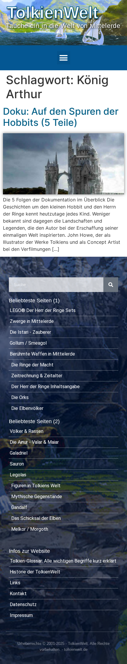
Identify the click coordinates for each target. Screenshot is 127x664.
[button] (63, 57)
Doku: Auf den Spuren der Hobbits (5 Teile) (60, 117)
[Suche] (110, 284)
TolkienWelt (52, 12)
